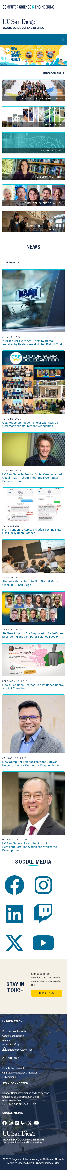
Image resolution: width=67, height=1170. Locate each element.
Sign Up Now (46, 993)
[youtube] (43, 943)
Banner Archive (52, 72)
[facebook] (14, 885)
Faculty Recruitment (13, 1068)
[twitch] (43, 914)
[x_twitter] (14, 943)
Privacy (39, 1163)
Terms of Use (52, 1163)
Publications (9, 1077)
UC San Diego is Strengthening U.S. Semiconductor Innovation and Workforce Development (29, 847)
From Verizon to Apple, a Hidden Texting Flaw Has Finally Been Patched (31, 531)
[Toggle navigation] (33, 39)
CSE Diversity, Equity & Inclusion (20, 1072)
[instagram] (43, 885)
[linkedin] (14, 914)
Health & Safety (10, 1044)
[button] (5, 55)
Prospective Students (14, 1031)
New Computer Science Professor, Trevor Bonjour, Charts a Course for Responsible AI (31, 763)
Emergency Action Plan (19, 1049)
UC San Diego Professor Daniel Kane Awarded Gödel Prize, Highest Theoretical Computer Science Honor (32, 478)
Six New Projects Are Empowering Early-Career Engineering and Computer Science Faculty (33, 635)
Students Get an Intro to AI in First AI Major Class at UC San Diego (30, 583)
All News (11, 262)
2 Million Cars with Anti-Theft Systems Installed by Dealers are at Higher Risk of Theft (32, 342)
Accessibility (25, 1163)
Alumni (6, 1040)
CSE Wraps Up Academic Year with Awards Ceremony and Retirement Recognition (30, 424)
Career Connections (13, 1035)
